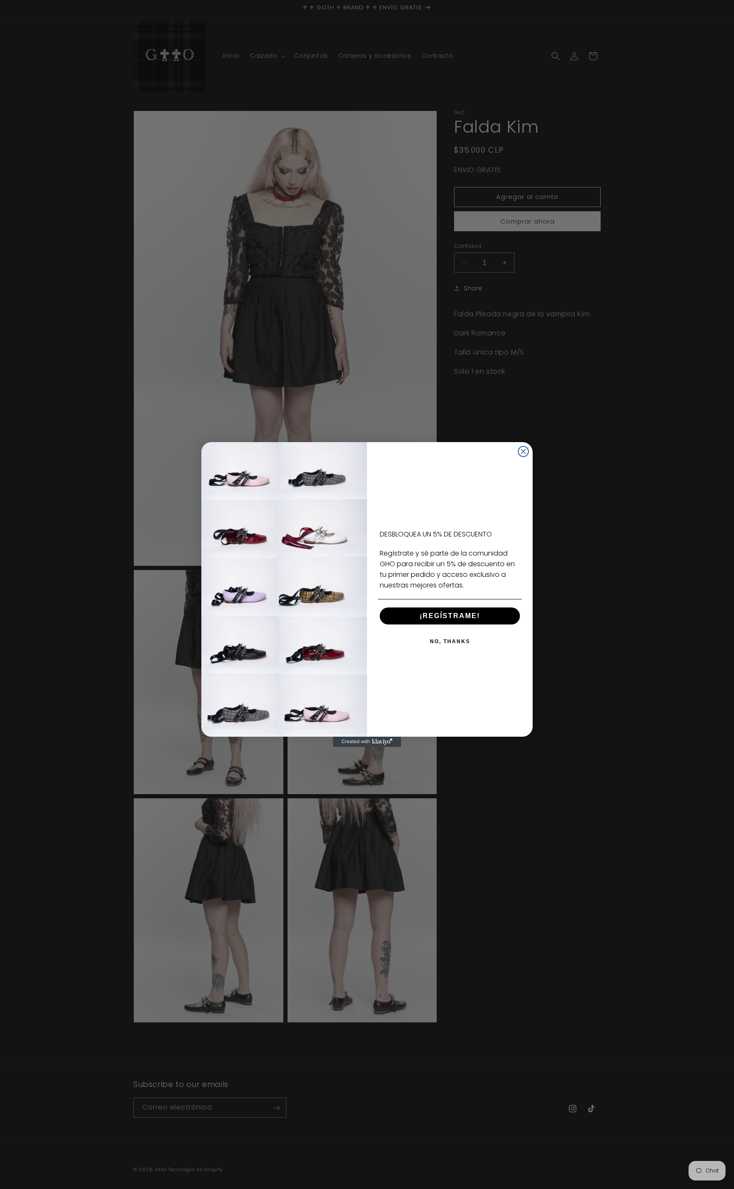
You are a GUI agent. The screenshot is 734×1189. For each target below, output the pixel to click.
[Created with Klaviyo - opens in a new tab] (367, 742)
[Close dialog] (523, 451)
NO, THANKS (450, 641)
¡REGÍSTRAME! (450, 615)
